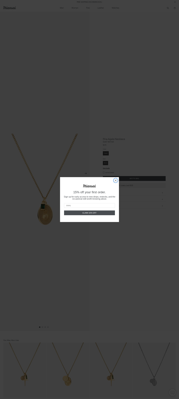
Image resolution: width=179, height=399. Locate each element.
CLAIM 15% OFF (89, 213)
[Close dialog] (115, 180)
